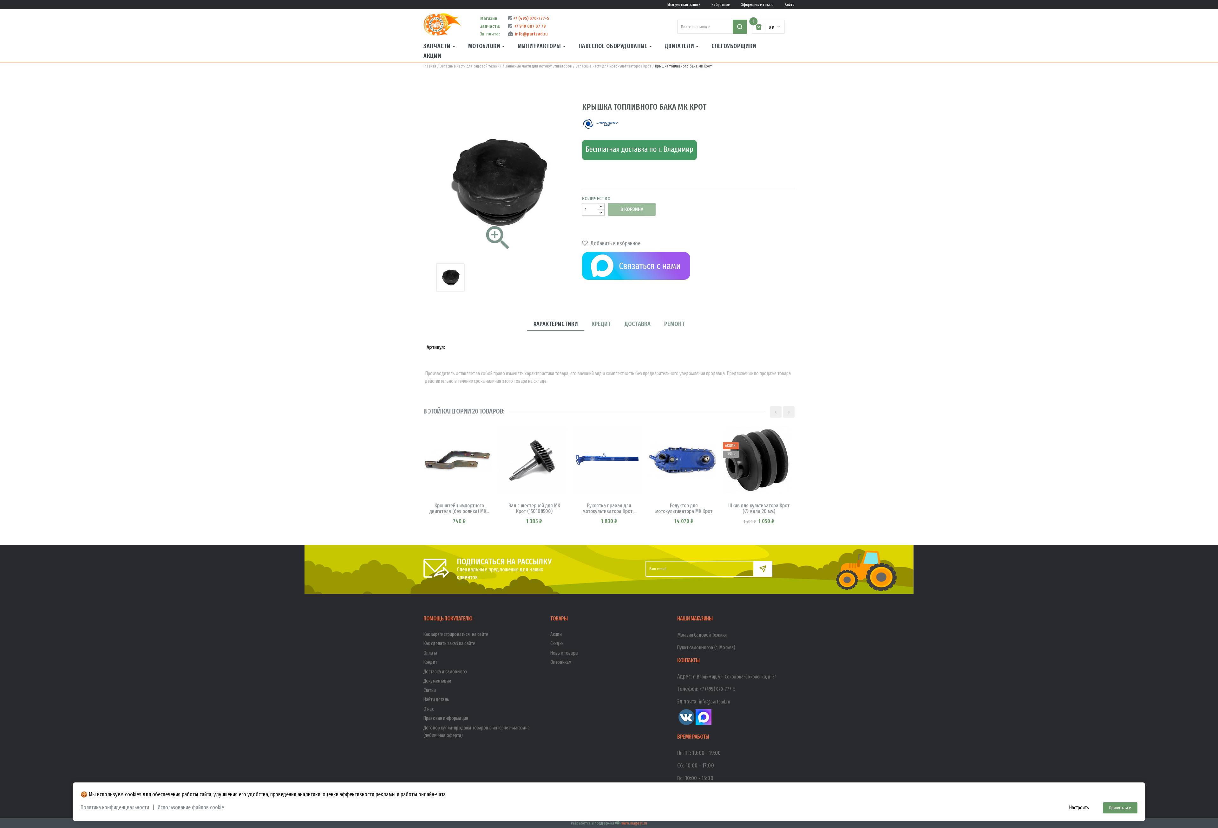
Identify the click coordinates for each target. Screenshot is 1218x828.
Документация (437, 681)
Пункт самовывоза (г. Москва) (706, 648)
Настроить (1079, 808)
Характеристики (556, 324)
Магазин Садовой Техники (702, 635)
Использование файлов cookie (191, 807)
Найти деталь (436, 699)
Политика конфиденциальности (115, 807)
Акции (556, 634)
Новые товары (564, 653)
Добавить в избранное (614, 243)
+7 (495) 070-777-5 (530, 18)
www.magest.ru (634, 823)
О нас (428, 709)
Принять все (1120, 808)
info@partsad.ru (530, 34)
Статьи (429, 690)
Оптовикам (561, 662)
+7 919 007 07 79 (529, 26)
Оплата (430, 653)
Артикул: (436, 347)
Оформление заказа (757, 5)
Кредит (601, 324)
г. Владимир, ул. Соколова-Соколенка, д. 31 (735, 677)
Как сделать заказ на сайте (449, 643)
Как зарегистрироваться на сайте (455, 634)
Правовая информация (445, 718)
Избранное (720, 5)
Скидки (557, 643)
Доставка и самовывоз (445, 672)
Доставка (638, 324)
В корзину (631, 209)
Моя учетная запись (683, 5)
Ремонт (674, 324)
